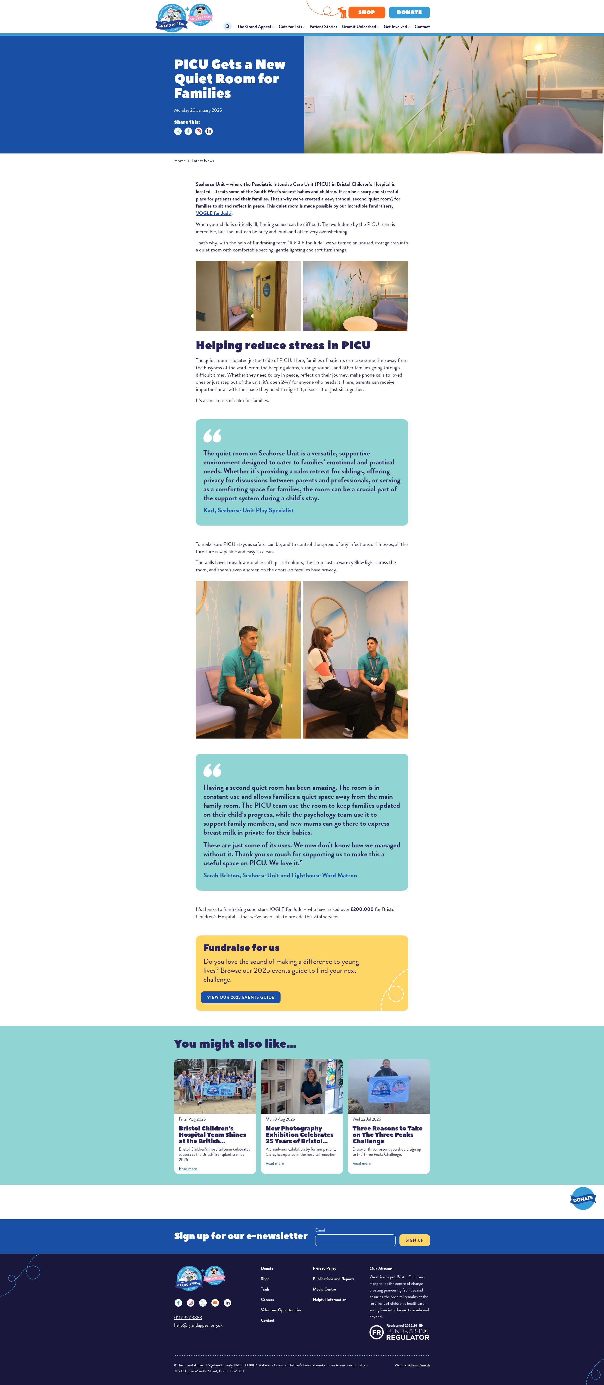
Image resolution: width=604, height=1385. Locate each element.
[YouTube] (215, 1303)
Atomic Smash (419, 1365)
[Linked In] (227, 1303)
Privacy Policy (324, 1268)
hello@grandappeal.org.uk (198, 1325)
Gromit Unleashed (359, 26)
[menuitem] (255, 26)
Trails (265, 1289)
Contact (422, 26)
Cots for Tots (290, 26)
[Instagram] (198, 131)
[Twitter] (178, 131)
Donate (409, 12)
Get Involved (395, 26)
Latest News (203, 160)
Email (320, 1230)
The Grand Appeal (254, 26)
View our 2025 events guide (240, 997)
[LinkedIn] (209, 131)
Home (180, 160)
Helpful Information (329, 1299)
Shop (366, 12)
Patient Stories (323, 26)
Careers (267, 1299)
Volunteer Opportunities (281, 1310)
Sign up (415, 1240)
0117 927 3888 (188, 1317)
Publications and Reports (333, 1278)
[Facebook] (188, 131)
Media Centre (324, 1289)
